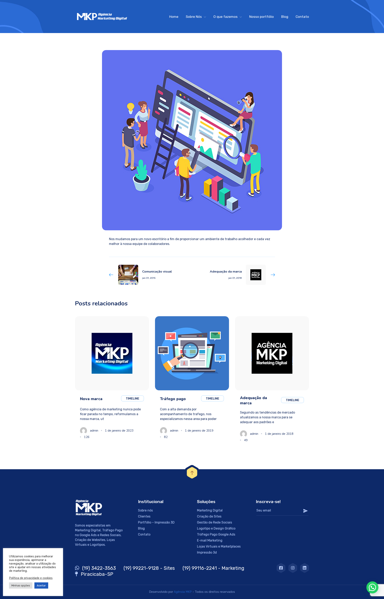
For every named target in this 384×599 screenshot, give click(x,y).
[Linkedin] (304, 568)
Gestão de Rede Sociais (214, 522)
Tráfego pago (173, 399)
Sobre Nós (194, 17)
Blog (284, 17)
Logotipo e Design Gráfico (216, 528)
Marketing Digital (210, 510)
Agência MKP (183, 592)
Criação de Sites (209, 516)
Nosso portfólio (261, 17)
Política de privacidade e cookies (31, 578)
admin (94, 431)
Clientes (144, 516)
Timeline (132, 398)
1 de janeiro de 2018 (279, 434)
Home (173, 17)
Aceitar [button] (41, 585)
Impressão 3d (207, 552)
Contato (302, 17)
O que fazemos (225, 17)
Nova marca (91, 399)
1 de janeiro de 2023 (119, 431)
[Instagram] (292, 568)
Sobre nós (145, 510)
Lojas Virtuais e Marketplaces (219, 546)
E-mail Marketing (209, 540)
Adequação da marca (253, 400)
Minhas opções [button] (20, 585)
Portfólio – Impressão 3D (156, 522)
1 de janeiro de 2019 (199, 431)
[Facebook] (281, 568)
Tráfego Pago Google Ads (216, 534)
